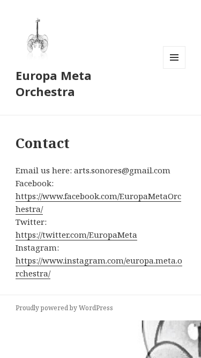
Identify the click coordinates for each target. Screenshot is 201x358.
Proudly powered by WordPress (64, 307)
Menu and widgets (174, 68)
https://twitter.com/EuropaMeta (76, 234)
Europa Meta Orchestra (54, 83)
